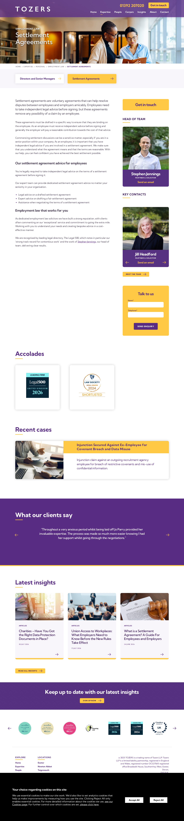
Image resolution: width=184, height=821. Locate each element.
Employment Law (56, 67)
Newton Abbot (45, 766)
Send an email (146, 182)
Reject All (159, 800)
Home (93, 12)
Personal (40, 67)
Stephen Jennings (87, 241)
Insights (142, 12)
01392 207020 (132, 5)
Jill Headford (145, 254)
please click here (89, 804)
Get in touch (158, 5)
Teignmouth (43, 770)
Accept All (134, 800)
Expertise (105, 12)
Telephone (132, 310)
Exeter (41, 762)
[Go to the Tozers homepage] (32, 9)
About (153, 12)
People (118, 12)
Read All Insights (27, 671)
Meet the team (133, 274)
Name (130, 300)
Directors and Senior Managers (37, 78)
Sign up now (89, 701)
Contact (164, 12)
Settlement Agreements (86, 78)
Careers (129, 12)
